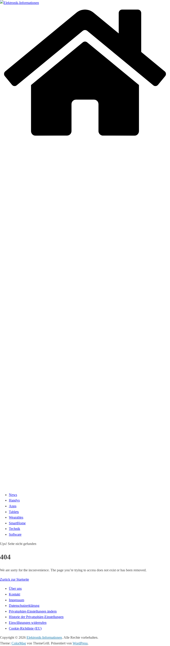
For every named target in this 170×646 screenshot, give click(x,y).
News (13, 495)
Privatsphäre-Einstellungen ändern (33, 611)
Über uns (15, 588)
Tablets (14, 512)
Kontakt (14, 594)
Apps (12, 506)
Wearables (16, 517)
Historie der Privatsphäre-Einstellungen (36, 617)
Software (15, 534)
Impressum (16, 600)
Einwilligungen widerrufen (27, 623)
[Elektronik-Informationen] (85, 138)
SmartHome (17, 523)
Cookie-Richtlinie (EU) (25, 628)
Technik (14, 529)
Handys (14, 500)
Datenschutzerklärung (24, 605)
